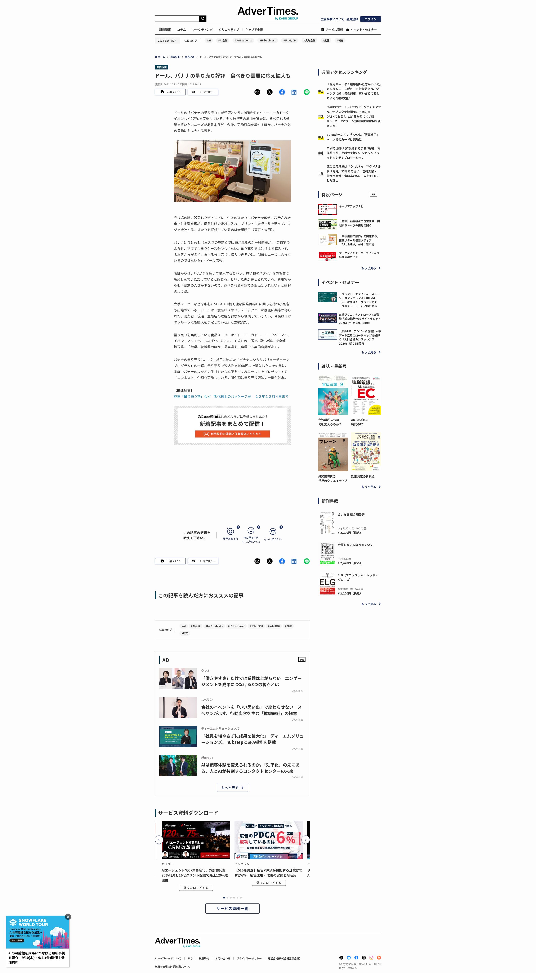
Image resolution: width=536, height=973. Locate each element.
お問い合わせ (222, 958)
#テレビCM (289, 40)
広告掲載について (332, 19)
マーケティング (202, 29)
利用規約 (204, 958)
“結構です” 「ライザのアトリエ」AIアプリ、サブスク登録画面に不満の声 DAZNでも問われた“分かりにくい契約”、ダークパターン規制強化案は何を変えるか (354, 116)
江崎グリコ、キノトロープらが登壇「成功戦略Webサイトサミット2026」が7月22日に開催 (360, 319)
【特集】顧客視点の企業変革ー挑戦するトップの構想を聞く (359, 223)
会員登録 (352, 19)
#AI (209, 40)
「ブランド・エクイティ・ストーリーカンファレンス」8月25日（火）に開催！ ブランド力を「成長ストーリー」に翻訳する (359, 300)
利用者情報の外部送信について (172, 966)
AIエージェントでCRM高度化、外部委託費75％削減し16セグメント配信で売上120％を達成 (195, 875)
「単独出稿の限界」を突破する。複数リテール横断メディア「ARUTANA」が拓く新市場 (359, 240)
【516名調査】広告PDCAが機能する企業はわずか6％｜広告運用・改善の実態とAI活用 (268, 873)
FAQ (190, 958)
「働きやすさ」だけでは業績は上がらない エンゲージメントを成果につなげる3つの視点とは (251, 681)
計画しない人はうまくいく (355, 545)
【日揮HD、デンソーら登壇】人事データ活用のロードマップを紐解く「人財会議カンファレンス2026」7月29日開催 (360, 337)
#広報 (326, 40)
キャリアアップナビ (351, 206)
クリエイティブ (229, 29)
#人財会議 (309, 40)
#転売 (340, 40)
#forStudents (243, 40)
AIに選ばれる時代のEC (359, 422)
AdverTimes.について (168, 958)
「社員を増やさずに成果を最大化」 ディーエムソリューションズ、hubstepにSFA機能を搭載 (252, 739)
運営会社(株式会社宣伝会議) (284, 958)
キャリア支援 (254, 29)
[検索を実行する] (202, 18)
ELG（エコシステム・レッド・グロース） (358, 577)
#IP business (267, 40)
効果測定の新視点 (363, 476)
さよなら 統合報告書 (351, 514)
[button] (257, 92)
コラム (181, 29)
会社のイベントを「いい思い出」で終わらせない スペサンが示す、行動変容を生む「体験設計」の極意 (251, 710)
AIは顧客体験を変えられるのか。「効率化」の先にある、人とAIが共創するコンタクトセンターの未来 (250, 768)
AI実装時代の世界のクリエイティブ (332, 478)
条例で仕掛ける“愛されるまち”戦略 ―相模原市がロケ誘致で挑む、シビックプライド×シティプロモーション (353, 153)
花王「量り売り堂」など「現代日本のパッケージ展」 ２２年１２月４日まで (231, 396)
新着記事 (165, 29)
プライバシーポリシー (249, 958)
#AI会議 (222, 40)
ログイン (370, 19)
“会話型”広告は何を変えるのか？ (330, 422)
